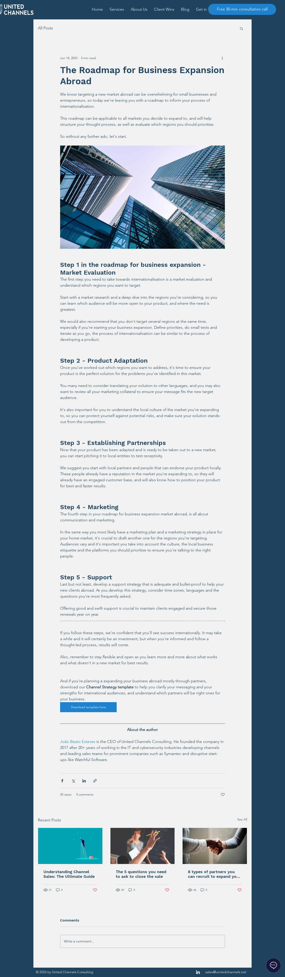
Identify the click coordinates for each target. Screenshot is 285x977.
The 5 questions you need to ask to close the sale (141, 874)
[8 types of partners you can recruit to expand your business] (215, 846)
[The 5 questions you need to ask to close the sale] (142, 846)
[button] (116, 9)
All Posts (45, 28)
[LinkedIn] (198, 972)
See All (242, 819)
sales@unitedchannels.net (225, 972)
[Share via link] (95, 781)
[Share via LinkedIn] (84, 781)
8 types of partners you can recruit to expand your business (214, 874)
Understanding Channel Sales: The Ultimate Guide (69, 874)
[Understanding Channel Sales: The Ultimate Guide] (70, 846)
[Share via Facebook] (62, 781)
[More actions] (222, 58)
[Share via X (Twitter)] (73, 781)
